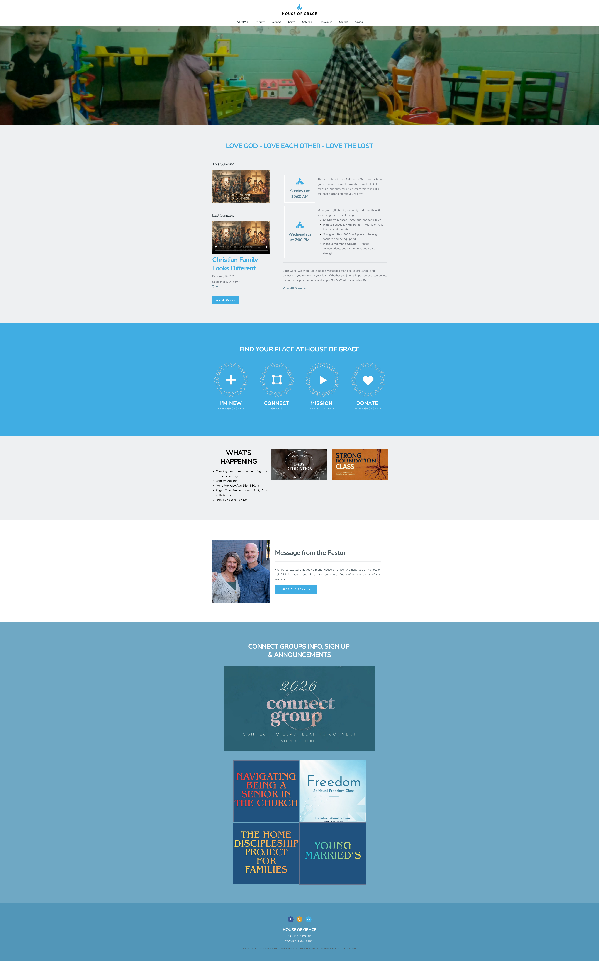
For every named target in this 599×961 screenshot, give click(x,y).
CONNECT (276, 403)
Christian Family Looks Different (235, 264)
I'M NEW (231, 403)
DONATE (367, 403)
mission (321, 403)
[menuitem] (242, 22)
